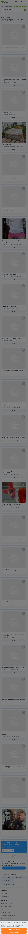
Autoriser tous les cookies (13, 929)
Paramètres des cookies (14, 932)
